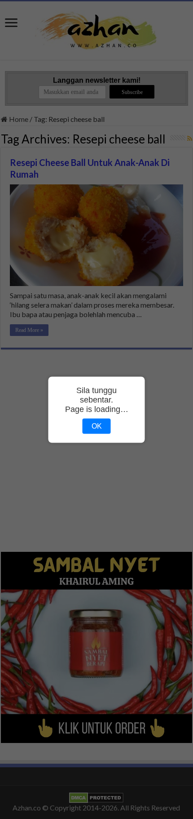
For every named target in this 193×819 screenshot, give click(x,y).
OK (97, 426)
